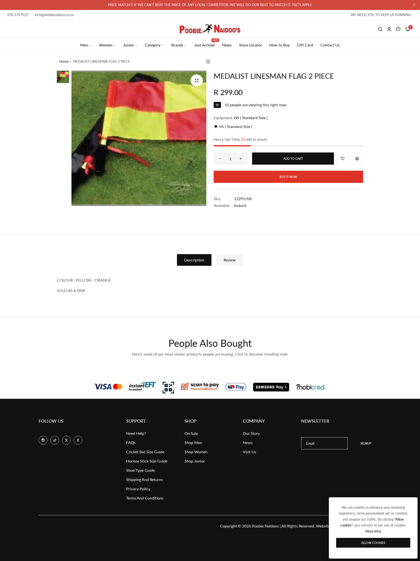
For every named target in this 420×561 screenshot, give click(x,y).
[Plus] (240, 158)
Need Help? (136, 433)
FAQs (131, 442)
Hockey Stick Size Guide (146, 461)
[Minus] (220, 158)
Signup (365, 443)
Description (194, 260)
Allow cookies (373, 543)
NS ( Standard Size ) (235, 126)
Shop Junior (194, 461)
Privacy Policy (138, 488)
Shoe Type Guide (140, 470)
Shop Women (196, 451)
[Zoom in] (197, 80)
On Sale (191, 433)
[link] (86, 45)
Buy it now (288, 177)
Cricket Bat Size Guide (145, 451)
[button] (342, 158)
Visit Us (249, 451)
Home (64, 61)
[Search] (380, 29)
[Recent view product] (398, 29)
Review (230, 260)
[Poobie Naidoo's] (210, 29)
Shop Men (193, 442)
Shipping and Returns (144, 479)
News (248, 442)
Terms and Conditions (145, 498)
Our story (251, 433)
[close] (414, 5)
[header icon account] (389, 29)
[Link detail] (43, 440)
